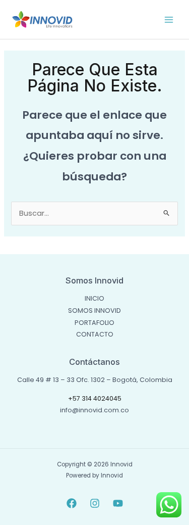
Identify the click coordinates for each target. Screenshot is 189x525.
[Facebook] (72, 503)
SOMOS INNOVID (94, 310)
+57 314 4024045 (94, 398)
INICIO (94, 298)
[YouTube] (118, 503)
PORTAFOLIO (94, 322)
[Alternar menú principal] (169, 19)
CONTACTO (94, 334)
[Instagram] (95, 503)
